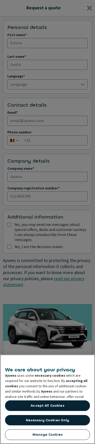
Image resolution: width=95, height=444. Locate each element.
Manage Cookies (47, 434)
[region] (47, 399)
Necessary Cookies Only (47, 420)
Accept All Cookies (47, 405)
